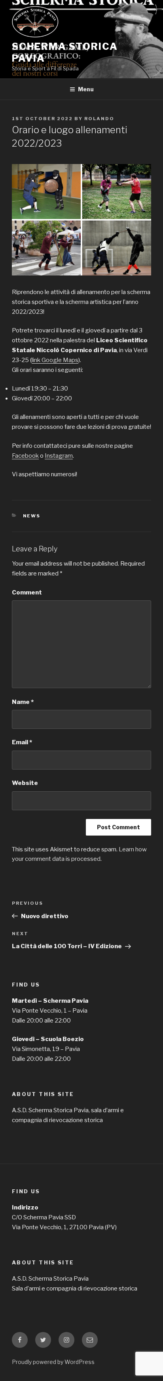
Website (25, 783)
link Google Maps (55, 360)
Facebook (25, 455)
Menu (86, 89)
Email (22, 742)
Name (23, 702)
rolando (99, 118)
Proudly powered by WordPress (53, 1361)
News (32, 516)
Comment (27, 592)
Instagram (59, 455)
